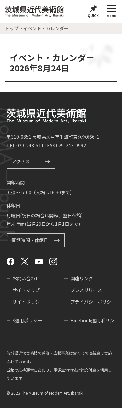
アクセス (21, 161)
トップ (12, 28)
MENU (111, 15)
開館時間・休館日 (30, 240)
